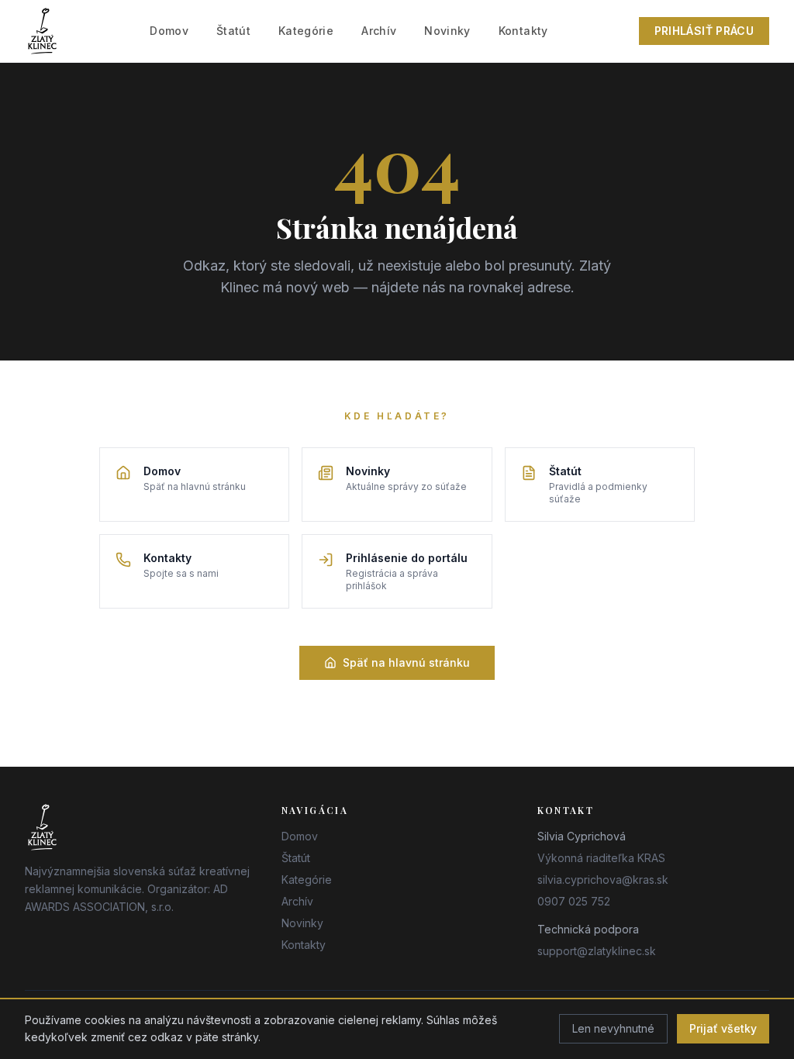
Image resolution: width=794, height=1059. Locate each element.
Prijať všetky (723, 1028)
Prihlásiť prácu (704, 30)
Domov (169, 30)
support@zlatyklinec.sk (596, 950)
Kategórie (305, 30)
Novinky (447, 30)
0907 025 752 (573, 901)
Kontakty (523, 30)
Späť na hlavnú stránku (406, 662)
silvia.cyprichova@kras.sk (602, 879)
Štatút (233, 30)
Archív (378, 30)
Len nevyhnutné (613, 1028)
